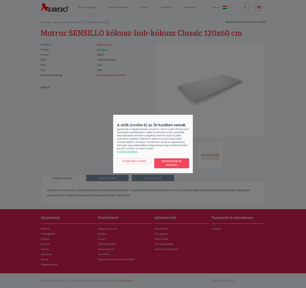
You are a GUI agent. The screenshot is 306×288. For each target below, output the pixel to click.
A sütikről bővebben (127, 151)
